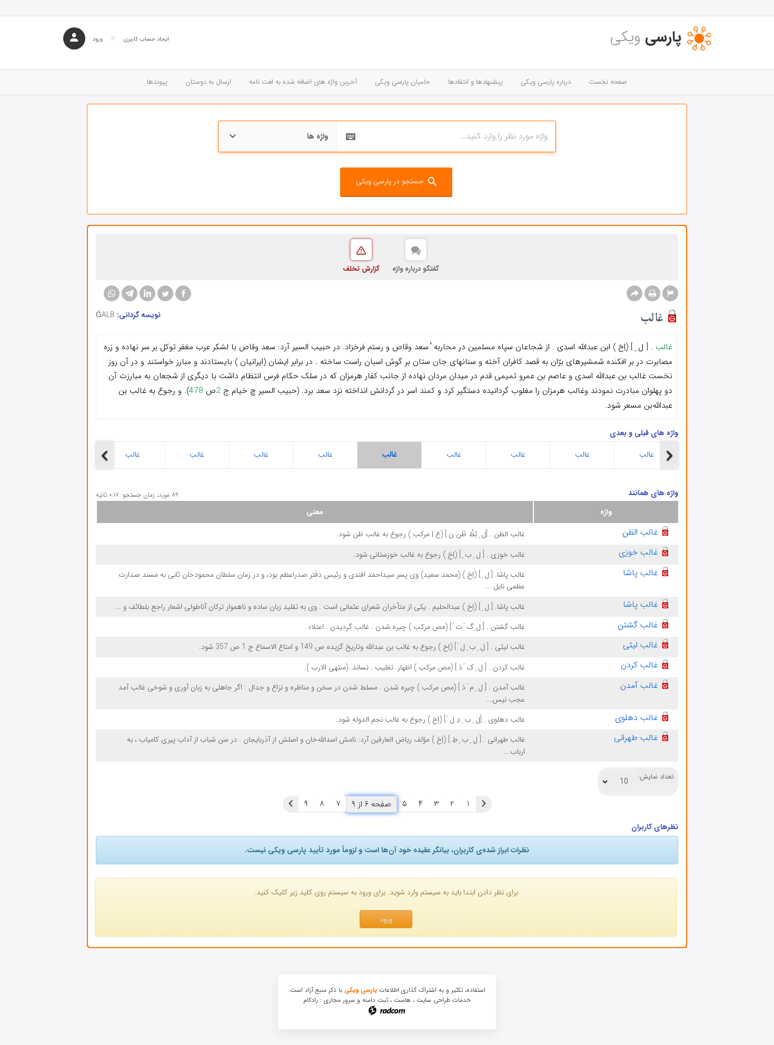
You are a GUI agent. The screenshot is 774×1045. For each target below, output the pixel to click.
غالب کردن (639, 665)
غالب (132, 454)
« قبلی (484, 804)
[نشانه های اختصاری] (670, 293)
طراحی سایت (433, 1000)
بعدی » (291, 804)
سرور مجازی (339, 1000)
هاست (402, 1000)
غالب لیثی (640, 645)
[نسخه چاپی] (652, 293)
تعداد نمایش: (656, 777)
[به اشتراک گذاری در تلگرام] (129, 293)
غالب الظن (640, 532)
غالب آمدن (639, 685)
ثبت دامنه (375, 1000)
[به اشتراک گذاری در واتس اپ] (112, 293)
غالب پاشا (640, 572)
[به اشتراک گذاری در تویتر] (165, 293)
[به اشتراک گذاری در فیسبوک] (183, 293)
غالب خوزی (638, 552)
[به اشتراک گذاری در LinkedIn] (147, 293)
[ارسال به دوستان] (634, 293)
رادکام (310, 1000)
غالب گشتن (638, 625)
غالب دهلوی (636, 717)
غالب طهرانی (636, 737)
